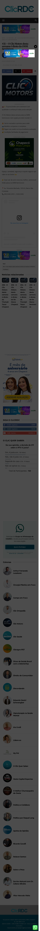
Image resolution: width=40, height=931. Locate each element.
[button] (35, 46)
